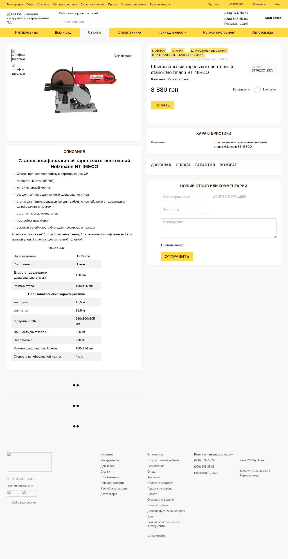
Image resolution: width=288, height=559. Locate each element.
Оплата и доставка (65, 4)
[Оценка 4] (212, 245)
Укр (217, 4)
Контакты (43, 4)
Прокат (112, 4)
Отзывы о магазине (133, 4)
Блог (150, 516)
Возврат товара (160, 4)
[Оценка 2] (197, 245)
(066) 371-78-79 (236, 13)
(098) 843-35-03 (236, 19)
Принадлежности (172, 32)
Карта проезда (249, 475)
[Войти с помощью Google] (258, 196)
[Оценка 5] (219, 245)
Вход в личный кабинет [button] (163, 460)
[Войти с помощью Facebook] (251, 196)
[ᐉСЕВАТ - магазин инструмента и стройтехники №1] (29, 461)
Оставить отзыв (178, 79)
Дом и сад (63, 32)
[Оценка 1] (190, 245)
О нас (30, 4)
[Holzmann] (123, 55)
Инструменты (26, 32)
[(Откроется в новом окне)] (29, 493)
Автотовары (262, 32)
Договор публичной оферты (166, 511)
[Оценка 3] (205, 245)
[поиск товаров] (202, 21)
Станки (94, 32)
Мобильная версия (23, 502)
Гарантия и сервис (93, 4)
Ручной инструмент (219, 32)
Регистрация (15, 4)
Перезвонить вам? (236, 23)
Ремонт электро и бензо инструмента (163, 524)
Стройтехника (129, 32)
